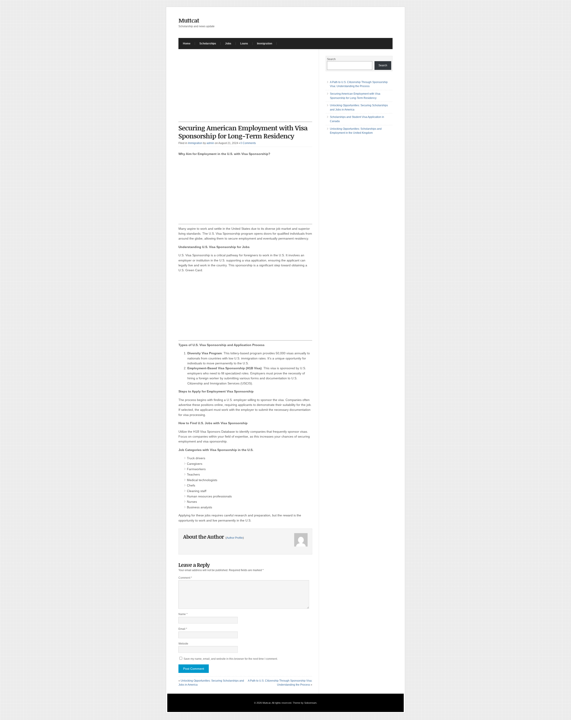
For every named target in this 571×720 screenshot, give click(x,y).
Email (182, 628)
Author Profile (234, 537)
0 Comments (248, 143)
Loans (244, 43)
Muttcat (188, 20)
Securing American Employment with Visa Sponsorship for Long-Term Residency (243, 131)
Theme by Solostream (305, 702)
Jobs (228, 43)
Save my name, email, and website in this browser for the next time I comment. (231, 658)
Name (183, 614)
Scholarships (207, 43)
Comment (185, 577)
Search (331, 59)
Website (183, 643)
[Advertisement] (245, 89)
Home (186, 43)
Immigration (264, 43)
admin (210, 143)
